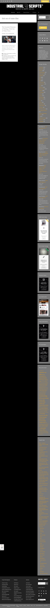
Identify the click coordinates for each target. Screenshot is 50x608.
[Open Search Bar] (38, 12)
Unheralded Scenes (42, 118)
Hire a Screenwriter (5, 591)
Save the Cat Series (42, 108)
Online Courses (16, 587)
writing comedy (43, 432)
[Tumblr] (41, 596)
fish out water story (10, 56)
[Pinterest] (11, 1)
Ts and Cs (20, 605)
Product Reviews (42, 105)
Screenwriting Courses (18, 595)
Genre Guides (28, 586)
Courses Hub (46, 605)
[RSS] (9, 1)
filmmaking (41, 387)
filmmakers (44, 386)
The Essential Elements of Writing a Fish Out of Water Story (9, 29)
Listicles (40, 95)
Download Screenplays (30, 591)
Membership (13, 12)
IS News (40, 93)
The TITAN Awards (43, 417)
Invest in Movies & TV (30, 599)
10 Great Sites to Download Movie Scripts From (43, 456)
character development (10, 55)
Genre (40, 85)
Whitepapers (41, 121)
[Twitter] (42, 38)
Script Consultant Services (6, 589)
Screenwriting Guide (5, 594)
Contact (18, 606)
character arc (5, 55)
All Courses (16, 586)
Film (15, 53)
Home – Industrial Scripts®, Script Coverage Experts (43, 444)
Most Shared (41, 97)
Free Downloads (29, 584)
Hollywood (41, 87)
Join (34, 605)
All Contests (16, 591)
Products (40, 470)
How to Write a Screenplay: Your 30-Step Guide (43, 514)
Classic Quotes (42, 551)
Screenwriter (42, 394)
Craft (13, 53)
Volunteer (28, 605)
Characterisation (9, 53)
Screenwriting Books (17, 597)
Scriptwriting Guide (29, 589)
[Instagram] (3, 1)
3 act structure (41, 370)
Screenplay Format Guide (18, 599)
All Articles (5, 53)
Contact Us (41, 495)
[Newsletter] (7, 1)
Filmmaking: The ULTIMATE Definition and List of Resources (43, 498)
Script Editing (4, 586)
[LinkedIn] (5, 1)
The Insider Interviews (43, 110)
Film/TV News (41, 82)
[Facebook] (1, 1)
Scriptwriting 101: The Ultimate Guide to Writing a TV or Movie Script (43, 460)
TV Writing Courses (17, 589)
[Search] (47, 17)
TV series (42, 426)
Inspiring (40, 90)
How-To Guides (4, 54)
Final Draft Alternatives (30, 596)
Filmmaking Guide (29, 587)
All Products (16, 582)
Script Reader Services (43, 447)
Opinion (40, 102)
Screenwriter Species (5, 597)
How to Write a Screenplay (30, 594)
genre (43, 389)
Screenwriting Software (30, 592)
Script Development (44, 409)
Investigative (41, 92)
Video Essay (41, 119)
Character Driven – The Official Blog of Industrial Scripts (43, 464)
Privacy (17, 605)
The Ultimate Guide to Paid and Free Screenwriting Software (43, 518)
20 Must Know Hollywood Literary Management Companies (43, 502)
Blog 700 (18, 12)
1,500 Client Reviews (17, 600)
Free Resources (41, 83)
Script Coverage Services (43, 483)
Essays (40, 78)
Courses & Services (26, 12)
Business (40, 70)
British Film (42, 528)
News (40, 100)
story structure (42, 412)
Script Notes (4, 592)
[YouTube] (47, 38)
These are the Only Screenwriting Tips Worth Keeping (43, 509)
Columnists (41, 75)
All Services (16, 584)
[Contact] (39, 596)
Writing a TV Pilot (4, 59)
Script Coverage (5, 582)
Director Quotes (43, 385)
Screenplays (44, 391)
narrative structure (42, 390)
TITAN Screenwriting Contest (42, 420)
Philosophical (41, 103)
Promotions (41, 107)
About (32, 605)
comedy (42, 381)
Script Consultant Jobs (39, 605)
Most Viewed (41, 98)
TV (7, 54)
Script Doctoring (5, 584)
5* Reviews (34, 12)
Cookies (24, 605)
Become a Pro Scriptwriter (6, 599)
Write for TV (41, 493)
